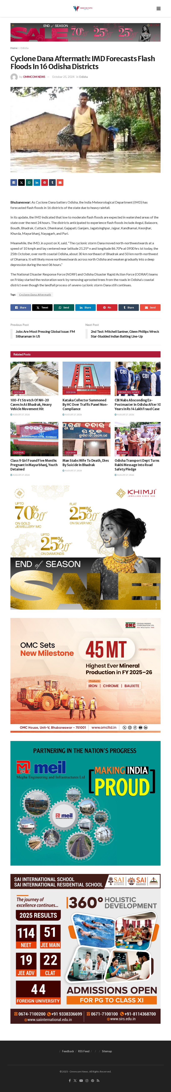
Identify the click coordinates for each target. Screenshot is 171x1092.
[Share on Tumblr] (52, 182)
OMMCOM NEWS (34, 76)
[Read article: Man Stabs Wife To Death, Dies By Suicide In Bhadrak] (87, 439)
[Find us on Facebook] (70, 1080)
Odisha (24, 48)
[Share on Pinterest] (44, 182)
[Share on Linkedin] (37, 182)
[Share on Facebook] (13, 182)
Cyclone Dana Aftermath (35, 294)
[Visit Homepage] (82, 8)
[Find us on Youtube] (81, 1080)
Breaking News (128, 392)
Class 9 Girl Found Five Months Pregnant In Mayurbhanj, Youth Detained (33, 465)
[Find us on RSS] (98, 1080)
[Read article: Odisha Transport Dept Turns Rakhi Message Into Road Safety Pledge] (139, 439)
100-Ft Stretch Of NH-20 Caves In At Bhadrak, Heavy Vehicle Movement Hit (31, 404)
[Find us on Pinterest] (92, 1080)
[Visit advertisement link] (85, 35)
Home (14, 48)
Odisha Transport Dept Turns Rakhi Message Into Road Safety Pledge (137, 465)
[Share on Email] (60, 182)
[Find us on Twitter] (75, 1080)
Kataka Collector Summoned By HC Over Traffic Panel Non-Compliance (85, 404)
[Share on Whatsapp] (29, 182)
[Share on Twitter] (21, 182)
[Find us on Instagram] (87, 1080)
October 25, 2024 (63, 76)
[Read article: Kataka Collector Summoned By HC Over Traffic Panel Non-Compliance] (87, 379)
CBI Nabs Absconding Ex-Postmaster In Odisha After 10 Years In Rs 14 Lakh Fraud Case (138, 404)
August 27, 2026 (21, 414)
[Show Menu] (159, 8)
